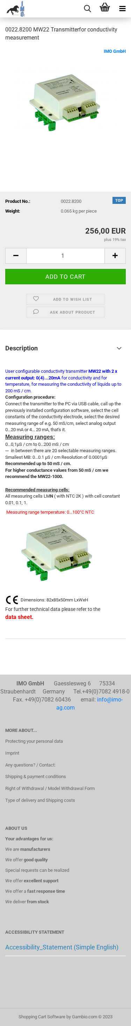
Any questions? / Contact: (30, 765)
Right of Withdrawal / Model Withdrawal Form (50, 788)
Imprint (12, 753)
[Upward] (111, 1015)
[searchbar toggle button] (87, 8)
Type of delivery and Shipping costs (40, 800)
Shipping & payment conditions (35, 776)
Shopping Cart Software (42, 1016)
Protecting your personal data (34, 741)
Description (21, 348)
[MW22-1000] (65, 100)
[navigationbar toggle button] (122, 8)
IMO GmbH (115, 51)
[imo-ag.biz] (13, 8)
